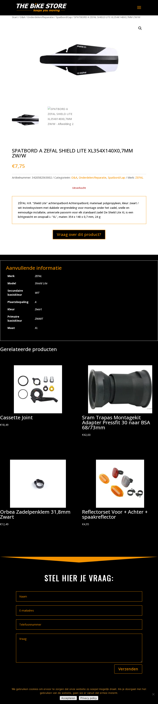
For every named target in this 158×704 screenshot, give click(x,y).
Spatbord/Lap (64, 17)
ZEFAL (139, 177)
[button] (140, 28)
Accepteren (68, 698)
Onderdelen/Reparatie (40, 17)
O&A (22, 17)
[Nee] (153, 694)
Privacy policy (88, 698)
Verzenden (128, 669)
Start (15, 17)
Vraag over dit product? (79, 234)
